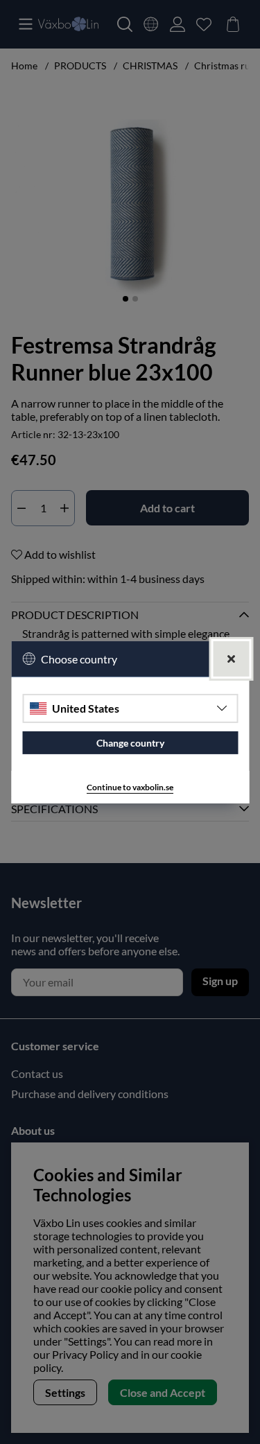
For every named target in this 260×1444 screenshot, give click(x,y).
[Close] (231, 658)
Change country (130, 743)
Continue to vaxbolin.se (130, 787)
